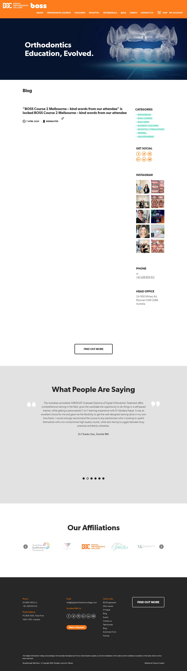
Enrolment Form (109, 632)
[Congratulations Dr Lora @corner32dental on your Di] (143, 216)
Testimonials (110, 13)
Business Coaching (148, 125)
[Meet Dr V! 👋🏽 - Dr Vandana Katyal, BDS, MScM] (143, 231)
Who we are (108, 606)
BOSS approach (109, 602)
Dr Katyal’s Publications (151, 129)
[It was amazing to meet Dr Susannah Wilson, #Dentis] (143, 201)
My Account (176, 13)
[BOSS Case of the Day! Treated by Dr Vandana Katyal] (158, 201)
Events (133, 13)
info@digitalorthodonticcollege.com (81, 602)
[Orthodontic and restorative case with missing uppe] (158, 246)
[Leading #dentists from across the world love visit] (143, 246)
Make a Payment (76, 627)
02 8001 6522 (29, 602)
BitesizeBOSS (144, 114)
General (142, 133)
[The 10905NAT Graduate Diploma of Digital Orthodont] (158, 216)
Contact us (107, 621)
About (39, 13)
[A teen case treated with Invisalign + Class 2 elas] (158, 186)
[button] (25, 546)
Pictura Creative (158, 663)
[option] (41, 546)
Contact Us (147, 13)
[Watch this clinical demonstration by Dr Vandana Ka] (158, 231)
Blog (123, 13)
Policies (106, 636)
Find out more (93, 349)
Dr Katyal (94, 13)
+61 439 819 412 (145, 277)
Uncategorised (146, 136)
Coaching (80, 13)
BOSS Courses (145, 118)
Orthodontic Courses (59, 13)
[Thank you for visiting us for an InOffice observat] (143, 186)
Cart (164, 13)
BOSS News (143, 122)
